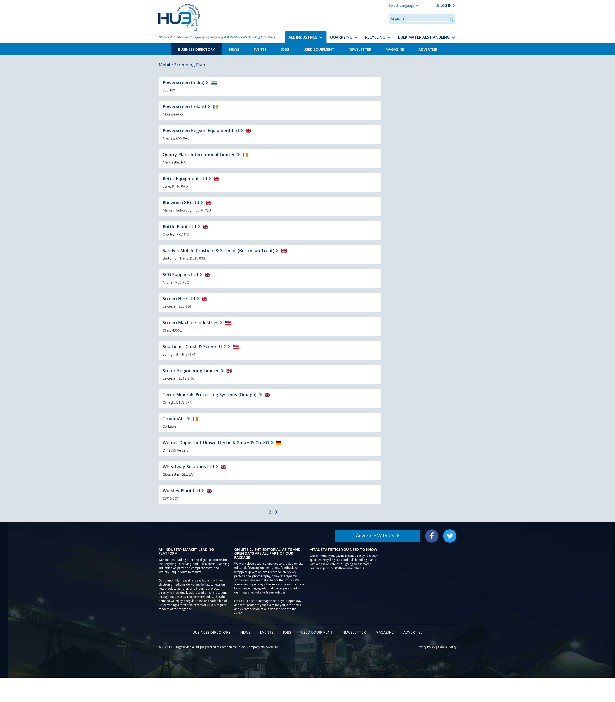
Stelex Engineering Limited (191, 370)
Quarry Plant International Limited (199, 154)
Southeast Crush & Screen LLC (194, 346)
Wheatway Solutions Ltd (188, 466)
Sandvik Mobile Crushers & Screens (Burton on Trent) (218, 250)
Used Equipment (318, 49)
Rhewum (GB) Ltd (181, 202)
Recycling (375, 37)
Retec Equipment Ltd (185, 178)
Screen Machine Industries (190, 322)
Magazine (395, 49)
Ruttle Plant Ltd (179, 226)
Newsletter (360, 49)
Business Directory (196, 49)
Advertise (427, 49)
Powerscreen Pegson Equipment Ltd (201, 130)
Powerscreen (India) (183, 82)
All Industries (303, 37)
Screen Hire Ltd (179, 298)
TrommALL (174, 418)
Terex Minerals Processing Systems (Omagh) (210, 394)
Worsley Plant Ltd (181, 490)
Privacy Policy (426, 647)
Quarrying (341, 37)
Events (259, 49)
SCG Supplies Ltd (180, 274)
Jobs (285, 49)
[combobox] (426, 19)
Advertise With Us (375, 536)
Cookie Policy (447, 647)
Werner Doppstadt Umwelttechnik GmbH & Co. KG (216, 442)
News (234, 49)
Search (397, 19)
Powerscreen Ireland (184, 106)
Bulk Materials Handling (424, 37)
